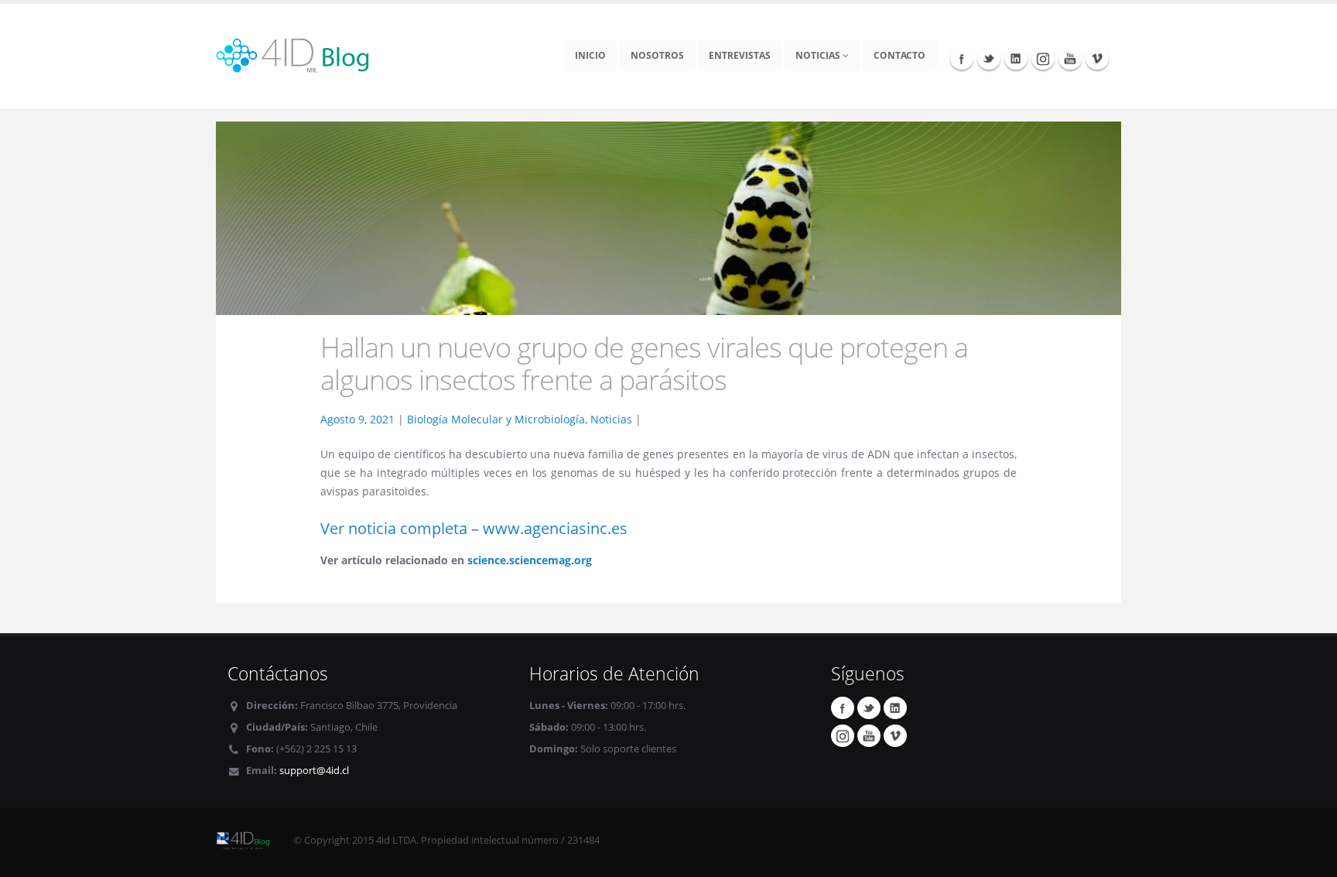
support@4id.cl (314, 770)
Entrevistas (740, 55)
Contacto (899, 55)
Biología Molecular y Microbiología (496, 419)
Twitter (988, 58)
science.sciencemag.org (529, 560)
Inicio (590, 55)
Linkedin (1016, 58)
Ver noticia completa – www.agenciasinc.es (473, 528)
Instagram (1043, 58)
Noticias (819, 55)
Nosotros (657, 55)
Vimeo (1097, 58)
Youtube (1070, 58)
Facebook (961, 58)
